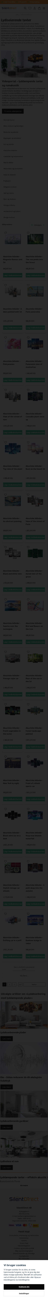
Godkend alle (24, 1287)
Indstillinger (24, 1293)
